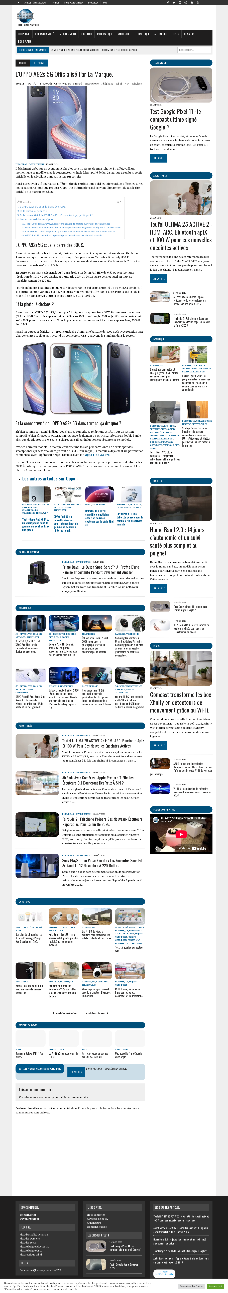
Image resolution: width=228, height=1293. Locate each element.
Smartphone (25, 608)
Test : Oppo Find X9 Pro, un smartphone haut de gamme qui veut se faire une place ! (68, 223)
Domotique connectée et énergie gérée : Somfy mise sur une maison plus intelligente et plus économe (164, 374)
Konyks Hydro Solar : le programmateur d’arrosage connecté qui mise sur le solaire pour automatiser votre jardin (196, 383)
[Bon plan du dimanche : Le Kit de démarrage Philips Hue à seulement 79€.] (31, 922)
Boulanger (93, 2)
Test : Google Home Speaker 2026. (123, 1266)
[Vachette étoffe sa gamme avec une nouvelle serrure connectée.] (31, 977)
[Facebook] (167, 2)
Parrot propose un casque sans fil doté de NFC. (95, 1055)
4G (29, 83)
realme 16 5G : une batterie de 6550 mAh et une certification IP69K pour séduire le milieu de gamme (129, 702)
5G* (35, 83)
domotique (24, 901)
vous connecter (42, 1097)
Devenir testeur (29, 1218)
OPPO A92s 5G (62, 83)
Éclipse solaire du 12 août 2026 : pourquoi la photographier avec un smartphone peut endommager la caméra (95, 645)
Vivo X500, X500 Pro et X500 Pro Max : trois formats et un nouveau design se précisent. (28, 646)
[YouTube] (191, 2)
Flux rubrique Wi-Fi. (31, 1254)
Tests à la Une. (160, 62)
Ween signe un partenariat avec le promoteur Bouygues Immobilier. (96, 992)
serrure (53, 930)
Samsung (120, 634)
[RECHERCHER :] (194, 50)
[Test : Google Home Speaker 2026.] (96, 1268)
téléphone (107, 83)
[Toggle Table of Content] (117, 202)
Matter (196, 424)
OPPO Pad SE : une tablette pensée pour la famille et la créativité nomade (63, 235)
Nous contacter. (96, 1214)
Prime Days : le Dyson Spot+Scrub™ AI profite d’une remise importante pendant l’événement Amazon (100, 569)
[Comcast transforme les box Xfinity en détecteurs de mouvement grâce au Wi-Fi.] (181, 683)
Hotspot (54, 1049)
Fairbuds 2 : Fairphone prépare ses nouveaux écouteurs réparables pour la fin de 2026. (102, 821)
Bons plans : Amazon (73, 2)
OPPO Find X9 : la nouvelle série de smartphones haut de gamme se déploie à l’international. (73, 227)
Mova (164, 429)
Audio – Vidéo (68, 34)
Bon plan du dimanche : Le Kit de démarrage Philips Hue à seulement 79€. (29, 938)
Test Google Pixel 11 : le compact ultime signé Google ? (175, 119)
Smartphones (30, 510)
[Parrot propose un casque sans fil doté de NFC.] (97, 1045)
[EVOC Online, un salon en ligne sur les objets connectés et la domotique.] (130, 977)
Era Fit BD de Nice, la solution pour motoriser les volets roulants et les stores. (97, 934)
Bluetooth (46, 83)
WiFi (126, 83)
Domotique (143, 34)
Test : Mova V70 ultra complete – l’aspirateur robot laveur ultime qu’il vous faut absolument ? (165, 457)
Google (64, 637)
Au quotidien (136, 927)
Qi (83, 686)
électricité (36, 927)
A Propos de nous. (97, 1218)
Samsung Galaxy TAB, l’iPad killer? (29, 1055)
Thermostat (89, 985)
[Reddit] (185, 2)
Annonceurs (94, 1222)
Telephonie (24, 34)
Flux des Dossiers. (30, 1238)
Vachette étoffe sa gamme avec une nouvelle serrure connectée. (29, 989)
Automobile (160, 34)
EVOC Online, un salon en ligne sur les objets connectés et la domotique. (129, 992)
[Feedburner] (203, 2)
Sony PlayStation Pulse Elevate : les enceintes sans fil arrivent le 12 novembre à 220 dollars (102, 862)
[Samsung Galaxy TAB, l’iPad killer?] (31, 1045)
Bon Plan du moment (29, 552)
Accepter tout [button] (215, 1286)
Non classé (121, 927)
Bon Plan (54, 981)
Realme (130, 689)
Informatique (104, 34)
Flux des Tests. (28, 1242)
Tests (176, 34)
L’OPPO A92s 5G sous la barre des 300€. (43, 206)
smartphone (92, 83)
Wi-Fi (119, 83)
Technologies (171, 445)
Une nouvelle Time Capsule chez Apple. (128, 1055)
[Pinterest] (197, 2)
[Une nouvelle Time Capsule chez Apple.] (130, 1045)
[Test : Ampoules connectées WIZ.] (130, 922)
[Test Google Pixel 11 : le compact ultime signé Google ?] (181, 100)
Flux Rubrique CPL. (31, 1250)
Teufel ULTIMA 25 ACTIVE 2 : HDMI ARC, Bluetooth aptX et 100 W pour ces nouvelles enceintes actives (103, 743)
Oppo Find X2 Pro (97, 455)
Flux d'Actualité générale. (34, 1234)
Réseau (156, 646)
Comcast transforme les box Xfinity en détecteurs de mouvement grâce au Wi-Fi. (180, 702)
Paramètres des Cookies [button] (191, 1286)
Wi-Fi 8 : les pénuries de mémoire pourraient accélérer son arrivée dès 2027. (192, 792)
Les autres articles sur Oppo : (37, 219)
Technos (55, 2)
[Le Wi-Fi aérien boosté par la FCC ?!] (64, 1045)
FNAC (105, 2)
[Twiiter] (173, 2)
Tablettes (129, 507)
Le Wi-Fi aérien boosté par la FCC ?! (63, 1055)
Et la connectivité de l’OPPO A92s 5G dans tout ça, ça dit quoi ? (56, 215)
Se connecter (28, 1214)
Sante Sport (125, 34)
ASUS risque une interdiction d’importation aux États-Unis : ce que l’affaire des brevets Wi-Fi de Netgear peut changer (181, 769)
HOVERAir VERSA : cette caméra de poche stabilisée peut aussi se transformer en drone (191, 628)
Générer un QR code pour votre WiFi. (41, 1270)
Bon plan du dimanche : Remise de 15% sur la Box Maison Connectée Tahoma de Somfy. (62, 991)
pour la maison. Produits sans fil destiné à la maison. (196, 368)
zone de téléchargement (35, 2)
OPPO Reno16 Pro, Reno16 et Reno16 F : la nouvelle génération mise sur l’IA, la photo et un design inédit (30, 702)
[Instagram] (179, 2)
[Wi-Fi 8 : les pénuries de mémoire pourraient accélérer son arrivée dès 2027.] (160, 792)
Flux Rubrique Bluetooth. (34, 1246)
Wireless (137, 83)
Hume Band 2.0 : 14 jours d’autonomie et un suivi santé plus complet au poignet (177, 541)
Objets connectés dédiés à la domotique (127, 940)
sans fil (77, 83)
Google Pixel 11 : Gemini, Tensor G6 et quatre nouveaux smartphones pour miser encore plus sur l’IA (63, 649)
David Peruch (36, 164)
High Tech (86, 34)
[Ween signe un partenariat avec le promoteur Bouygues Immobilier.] (97, 977)
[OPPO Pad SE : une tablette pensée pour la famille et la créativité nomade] (131, 500)
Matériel (155, 429)
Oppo (36, 507)
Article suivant (95, 1013)
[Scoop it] (209, 2)
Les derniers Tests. (98, 1235)
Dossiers (189, 34)
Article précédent (67, 1013)
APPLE (118, 1049)
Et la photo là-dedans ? (33, 211)
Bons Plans (24, 42)
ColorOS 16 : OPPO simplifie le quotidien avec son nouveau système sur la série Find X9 (70, 231)
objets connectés (45, 34)
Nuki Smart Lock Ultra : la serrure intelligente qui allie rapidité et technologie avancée (63, 940)
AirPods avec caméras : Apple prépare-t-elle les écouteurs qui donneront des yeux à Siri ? (98, 780)
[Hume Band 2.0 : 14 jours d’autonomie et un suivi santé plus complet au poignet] (181, 518)
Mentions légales (97, 1226)
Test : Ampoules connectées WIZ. (129, 949)
